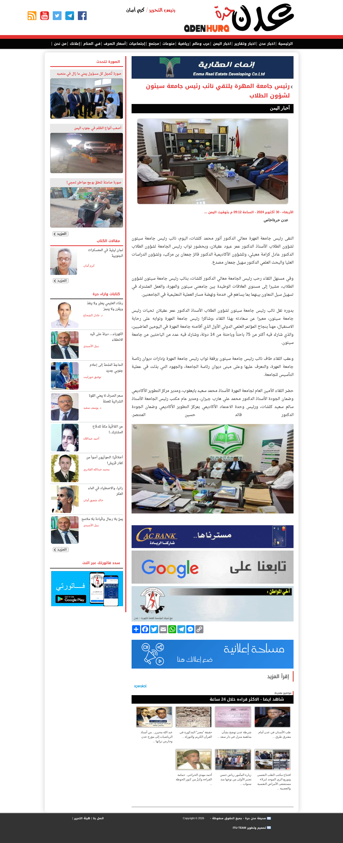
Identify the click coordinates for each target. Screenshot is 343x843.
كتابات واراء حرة (106, 294)
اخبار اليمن (221, 43)
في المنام (91, 43)
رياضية (183, 43)
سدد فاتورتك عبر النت (101, 563)
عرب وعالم (200, 43)
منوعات (168, 43)
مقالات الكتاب (108, 241)
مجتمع (153, 43)
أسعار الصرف (114, 43)
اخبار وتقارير (244, 43)
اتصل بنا (98, 818)
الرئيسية (285, 43)
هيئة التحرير (82, 818)
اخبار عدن (266, 43)
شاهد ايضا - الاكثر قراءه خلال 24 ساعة (247, 699)
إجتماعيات (136, 43)
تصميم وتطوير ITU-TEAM (249, 827)
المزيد (62, 234)
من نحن (60, 43)
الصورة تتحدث (108, 61)
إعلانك (74, 43)
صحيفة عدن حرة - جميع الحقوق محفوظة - (237, 818)
